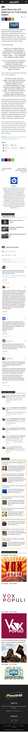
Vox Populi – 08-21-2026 (9, 555)
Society (6, 5)
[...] (22, 470)
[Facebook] (2, 19)
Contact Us (14, 727)
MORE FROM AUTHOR (8, 216)
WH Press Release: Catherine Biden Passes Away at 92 (21, 170)
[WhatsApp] (12, 19)
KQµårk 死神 (9, 341)
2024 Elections (4, 223)
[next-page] (5, 241)
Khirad (7, 287)
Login (8, 251)
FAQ (17, 725)
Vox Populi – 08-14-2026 (9, 583)
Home (2, 5)
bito (7, 318)
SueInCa (4, 17)
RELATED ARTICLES (8, 214)
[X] (6, 19)
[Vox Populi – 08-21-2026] (14, 581)
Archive (13, 725)
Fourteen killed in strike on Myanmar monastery (13, 529)
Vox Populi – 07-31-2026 (9, 664)
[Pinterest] (9, 19)
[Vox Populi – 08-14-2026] (14, 609)
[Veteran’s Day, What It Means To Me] (5, 235)
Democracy (4, 237)
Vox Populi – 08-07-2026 (9, 612)
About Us (22, 725)
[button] (2, 2)
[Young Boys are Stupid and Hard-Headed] (5, 229)
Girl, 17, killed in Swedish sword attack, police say (13, 519)
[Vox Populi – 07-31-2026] (14, 679)
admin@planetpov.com (16, 711)
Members (9, 725)
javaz (7, 267)
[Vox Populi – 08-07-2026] (14, 638)
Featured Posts (4, 230)
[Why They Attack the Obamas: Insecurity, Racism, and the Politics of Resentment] (14, 662)
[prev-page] (2, 241)
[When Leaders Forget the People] (5, 222)
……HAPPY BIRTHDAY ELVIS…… (6, 169)
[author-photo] (14, 184)
